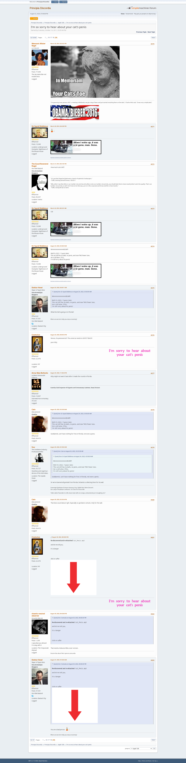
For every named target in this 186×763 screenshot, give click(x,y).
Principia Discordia (40, 8)
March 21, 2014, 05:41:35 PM (58, 164)
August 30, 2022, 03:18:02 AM (58, 447)
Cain (34, 409)
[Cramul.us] (32, 361)
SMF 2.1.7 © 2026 (33, 760)
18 (53, 37)
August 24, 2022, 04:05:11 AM (58, 287)
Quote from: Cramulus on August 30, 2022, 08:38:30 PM (70, 618)
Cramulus (36, 335)
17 (51, 37)
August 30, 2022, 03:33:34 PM (58, 499)
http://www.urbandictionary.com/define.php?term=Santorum (60, 157)
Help (139, 761)
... (47, 37)
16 (49, 37)
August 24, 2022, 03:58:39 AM (58, 246)
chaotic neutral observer (38, 614)
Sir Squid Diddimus (40, 126)
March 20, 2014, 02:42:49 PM (58, 126)
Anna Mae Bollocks (40, 373)
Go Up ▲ (155, 761)
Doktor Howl (37, 287)
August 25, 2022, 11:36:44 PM (58, 373)
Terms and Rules (146, 761)
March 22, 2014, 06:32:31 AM (58, 208)
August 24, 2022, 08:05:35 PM (58, 335)
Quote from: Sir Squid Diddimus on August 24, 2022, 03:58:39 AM (72, 292)
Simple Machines (43, 760)
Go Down (33, 37)
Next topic (151, 32)
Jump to (127, 748)
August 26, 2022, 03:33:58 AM (58, 409)
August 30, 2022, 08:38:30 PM (60, 537)
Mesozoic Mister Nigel (38, 44)
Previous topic (141, 32)
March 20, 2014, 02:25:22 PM (58, 43)
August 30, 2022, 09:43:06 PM (58, 613)
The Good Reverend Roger (40, 165)
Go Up (32, 740)
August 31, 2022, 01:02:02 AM (58, 660)
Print (153, 37)
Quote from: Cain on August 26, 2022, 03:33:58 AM (68, 451)
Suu (33, 447)
